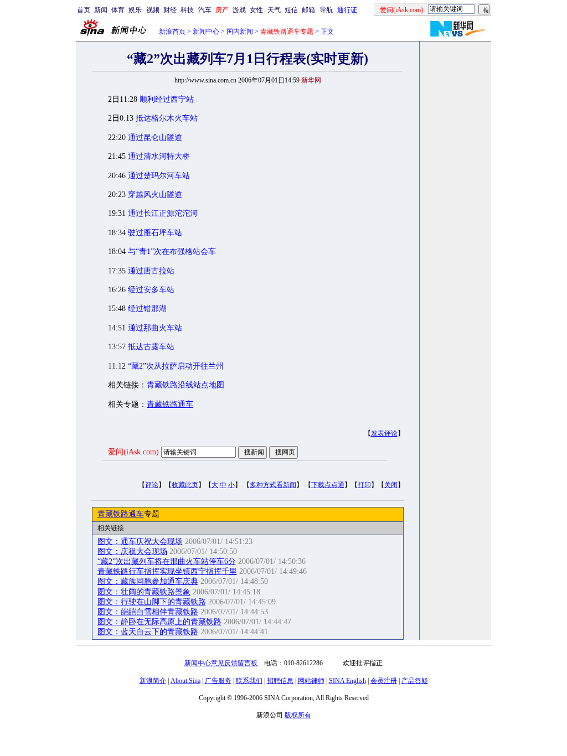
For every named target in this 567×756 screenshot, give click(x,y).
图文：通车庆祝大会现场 (140, 541)
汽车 (205, 10)
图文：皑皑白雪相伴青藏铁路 (147, 612)
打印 (364, 485)
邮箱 (308, 10)
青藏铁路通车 (170, 404)
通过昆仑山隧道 (155, 137)
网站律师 (311, 681)
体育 (118, 10)
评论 (151, 485)
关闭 (391, 485)
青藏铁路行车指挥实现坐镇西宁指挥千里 (167, 571)
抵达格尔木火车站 (167, 118)
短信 (291, 10)
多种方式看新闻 (273, 485)
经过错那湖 (147, 308)
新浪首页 (172, 31)
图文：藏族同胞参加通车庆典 (147, 581)
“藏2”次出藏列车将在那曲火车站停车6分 (166, 561)
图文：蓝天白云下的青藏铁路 (147, 632)
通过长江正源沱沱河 (163, 213)
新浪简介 (153, 681)
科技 (187, 10)
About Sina (185, 681)
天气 (274, 10)
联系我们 (249, 681)
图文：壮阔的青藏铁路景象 (143, 592)
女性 (256, 10)
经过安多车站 (151, 290)
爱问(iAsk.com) (133, 452)
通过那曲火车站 (155, 328)
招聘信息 (280, 681)
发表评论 (384, 433)
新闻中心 (206, 31)
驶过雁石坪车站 (155, 233)
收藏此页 (185, 485)
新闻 (100, 10)
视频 (152, 10)
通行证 (347, 10)
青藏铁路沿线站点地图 (185, 385)
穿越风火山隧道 (155, 194)
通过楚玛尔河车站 (159, 176)
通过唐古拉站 (151, 271)
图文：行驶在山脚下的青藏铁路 (151, 602)
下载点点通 (327, 485)
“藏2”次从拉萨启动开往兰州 (176, 366)
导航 (326, 10)
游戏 (239, 10)
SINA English (347, 681)
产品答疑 (414, 681)
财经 (170, 10)
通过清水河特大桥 (159, 156)
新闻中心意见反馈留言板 (220, 663)
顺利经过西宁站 (167, 99)
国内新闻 (239, 31)
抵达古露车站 (151, 347)
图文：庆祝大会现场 (132, 551)
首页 (83, 10)
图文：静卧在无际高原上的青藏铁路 (159, 622)
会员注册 (383, 681)
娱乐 (135, 10)
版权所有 (298, 715)
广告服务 (218, 681)
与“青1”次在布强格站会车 (172, 251)
